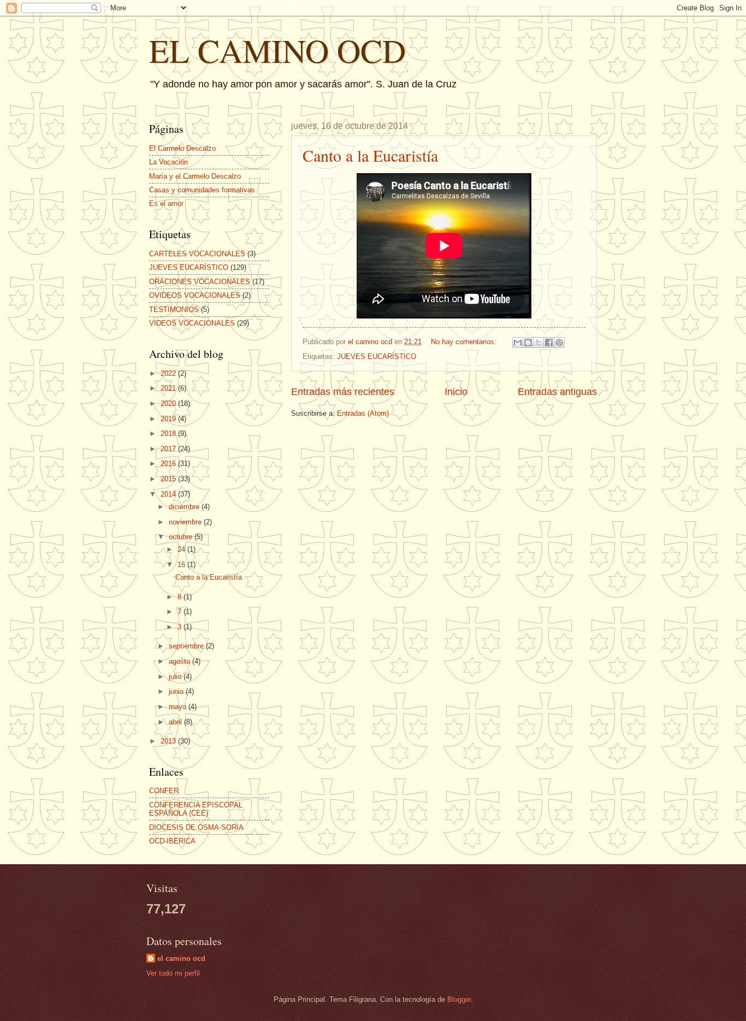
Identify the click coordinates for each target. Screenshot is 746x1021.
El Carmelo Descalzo (182, 148)
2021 (169, 388)
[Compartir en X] (538, 342)
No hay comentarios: (465, 342)
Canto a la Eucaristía (370, 155)
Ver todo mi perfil (173, 973)
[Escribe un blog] (528, 342)
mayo (178, 707)
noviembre (186, 522)
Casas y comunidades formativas (202, 190)
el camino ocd (181, 958)
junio (177, 691)
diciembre (185, 507)
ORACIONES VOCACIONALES (199, 282)
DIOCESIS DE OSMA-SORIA (196, 827)
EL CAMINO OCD (277, 50)
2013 (169, 741)
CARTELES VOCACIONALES (197, 254)
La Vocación (168, 162)
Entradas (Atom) (363, 413)
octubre (181, 537)
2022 (169, 373)
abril (176, 722)
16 (182, 564)
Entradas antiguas (557, 391)
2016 (169, 463)
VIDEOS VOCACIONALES (192, 323)
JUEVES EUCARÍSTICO (376, 356)
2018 (169, 433)
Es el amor (166, 203)
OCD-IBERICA (172, 841)
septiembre (187, 646)
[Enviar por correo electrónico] (517, 342)
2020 (169, 403)
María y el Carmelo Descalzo (195, 176)
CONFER (164, 791)
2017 (169, 449)
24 (182, 549)
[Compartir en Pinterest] (559, 342)
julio (176, 676)
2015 (169, 479)
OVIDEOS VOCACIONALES (194, 295)
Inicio (456, 391)
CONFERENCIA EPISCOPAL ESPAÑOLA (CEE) (195, 809)
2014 (169, 494)
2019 (169, 419)
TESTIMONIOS (174, 309)
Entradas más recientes (342, 391)
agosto (180, 661)
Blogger (459, 999)
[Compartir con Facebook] (548, 342)
